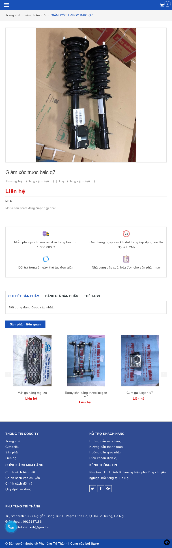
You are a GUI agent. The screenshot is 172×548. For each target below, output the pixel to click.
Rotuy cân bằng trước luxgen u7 (86, 394)
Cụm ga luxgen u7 (140, 392)
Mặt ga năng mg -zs (32, 392)
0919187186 (32, 521)
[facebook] (100, 488)
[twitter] (93, 488)
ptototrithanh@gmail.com (34, 527)
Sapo (95, 543)
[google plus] (108, 488)
